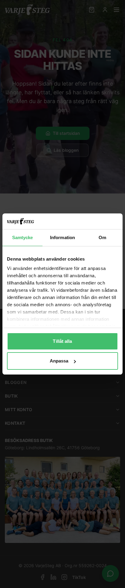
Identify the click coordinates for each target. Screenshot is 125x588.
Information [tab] (62, 237)
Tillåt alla (62, 341)
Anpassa (59, 360)
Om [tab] (102, 237)
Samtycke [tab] (22, 237)
